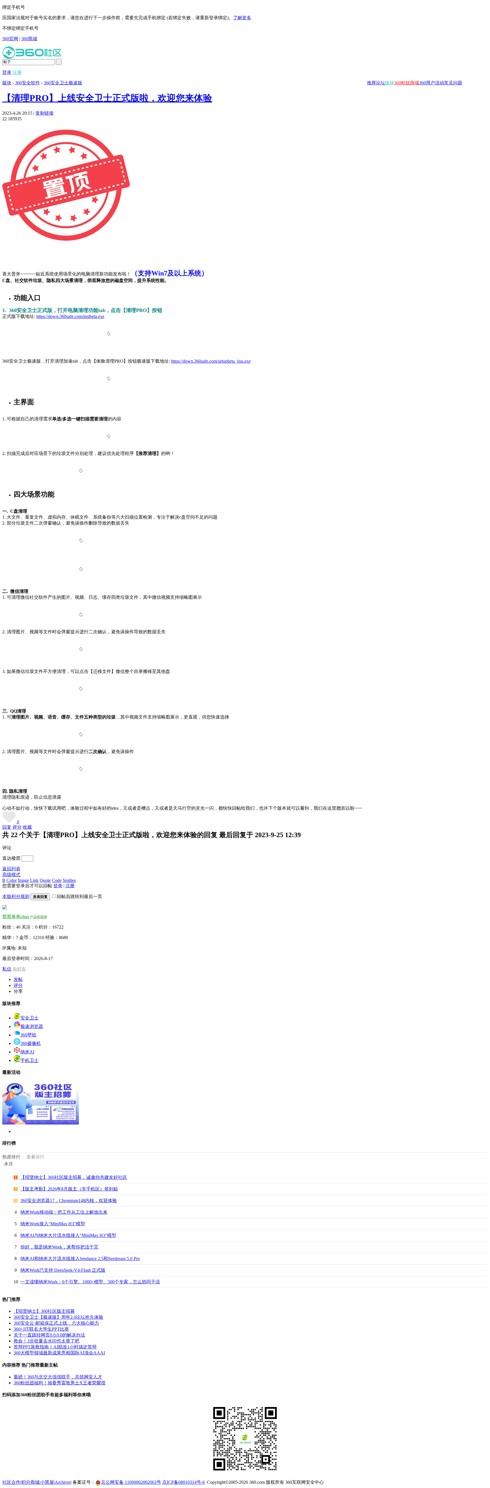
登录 (6, 72)
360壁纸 (28, 1034)
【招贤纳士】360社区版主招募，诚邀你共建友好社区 (73, 1177)
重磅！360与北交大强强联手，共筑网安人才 (58, 1376)
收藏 (27, 827)
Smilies (69, 880)
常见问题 (453, 82)
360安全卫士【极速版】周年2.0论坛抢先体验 (58, 1317)
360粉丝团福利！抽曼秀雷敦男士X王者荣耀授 (59, 1382)
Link (34, 880)
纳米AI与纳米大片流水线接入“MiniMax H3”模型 (68, 1235)
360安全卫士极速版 (63, 82)
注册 (17, 72)
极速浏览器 (31, 1026)
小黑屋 (47, 1482)
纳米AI (27, 1051)
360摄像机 (30, 1043)
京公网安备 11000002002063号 (131, 1482)
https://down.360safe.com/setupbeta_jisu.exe (211, 361)
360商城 (29, 38)
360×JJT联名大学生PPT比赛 (41, 1329)
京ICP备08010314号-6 (183, 1482)
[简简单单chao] (4, 907)
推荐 (371, 82)
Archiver (63, 1482)
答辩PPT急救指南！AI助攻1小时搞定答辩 (55, 1346)
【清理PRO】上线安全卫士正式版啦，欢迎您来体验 (107, 98)
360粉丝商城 (406, 82)
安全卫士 (29, 1017)
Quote (45, 880)
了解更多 (242, 17)
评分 (17, 827)
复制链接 (44, 113)
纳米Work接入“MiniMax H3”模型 (52, 1223)
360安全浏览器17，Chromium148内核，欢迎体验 (68, 1200)
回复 (6, 827)
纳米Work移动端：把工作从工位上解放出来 (63, 1212)
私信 (6, 969)
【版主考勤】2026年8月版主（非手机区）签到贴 (69, 1188)
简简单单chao (15, 916)
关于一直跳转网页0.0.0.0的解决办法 (49, 1335)
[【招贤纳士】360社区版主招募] (40, 1123)
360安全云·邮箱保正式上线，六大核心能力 (56, 1323)
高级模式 (11, 874)
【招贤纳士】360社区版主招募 (44, 1311)
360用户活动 (431, 82)
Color (12, 880)
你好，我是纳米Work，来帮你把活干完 (59, 1247)
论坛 (380, 82)
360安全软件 (27, 82)
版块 (389, 82)
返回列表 (11, 868)
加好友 (19, 969)
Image (23, 880)
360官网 (10, 38)
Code (57, 880)
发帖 (18, 979)
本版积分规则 (15, 896)
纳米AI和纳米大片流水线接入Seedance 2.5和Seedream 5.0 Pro (80, 1258)
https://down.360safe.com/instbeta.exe (70, 316)
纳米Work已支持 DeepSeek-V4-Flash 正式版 (62, 1270)
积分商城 (30, 1482)
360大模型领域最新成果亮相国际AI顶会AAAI (59, 1352)
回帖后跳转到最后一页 (79, 896)
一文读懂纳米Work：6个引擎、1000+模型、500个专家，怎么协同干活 (90, 1281)
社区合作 (11, 1482)
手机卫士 (29, 1060)
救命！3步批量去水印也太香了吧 (46, 1341)
